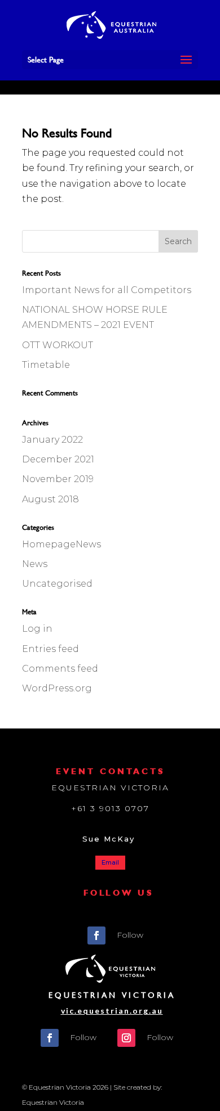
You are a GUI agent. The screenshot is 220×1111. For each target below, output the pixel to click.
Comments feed (60, 668)
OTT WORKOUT (57, 345)
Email (110, 862)
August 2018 (50, 499)
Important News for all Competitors (106, 290)
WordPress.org (57, 688)
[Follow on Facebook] (96, 935)
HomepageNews (61, 544)
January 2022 (52, 439)
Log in (37, 628)
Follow (130, 935)
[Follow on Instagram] (126, 1038)
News (34, 564)
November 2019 (58, 479)
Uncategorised (57, 583)
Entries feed (50, 649)
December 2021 (58, 459)
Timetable (46, 364)
